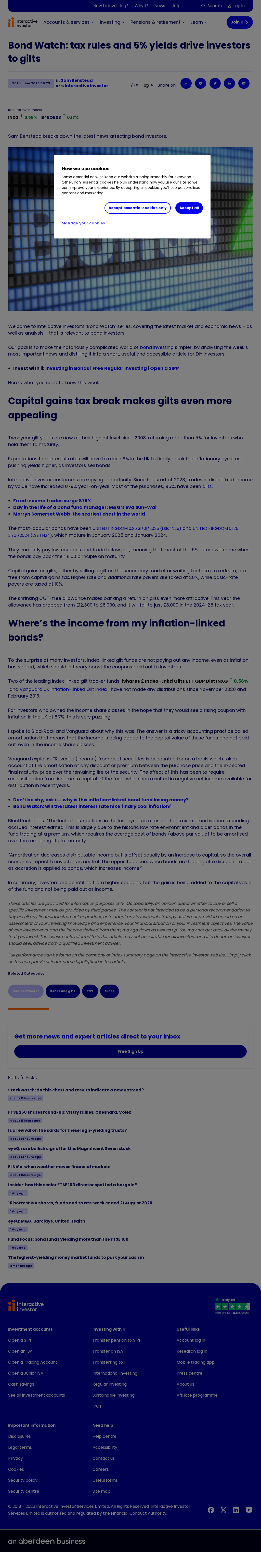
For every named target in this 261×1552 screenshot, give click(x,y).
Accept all (189, 207)
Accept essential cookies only (138, 207)
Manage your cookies (83, 223)
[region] (132, 196)
